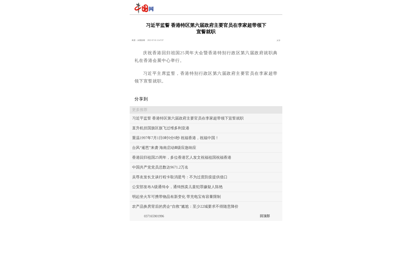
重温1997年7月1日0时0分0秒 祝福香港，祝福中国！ (175, 138)
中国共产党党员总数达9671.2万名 (160, 167)
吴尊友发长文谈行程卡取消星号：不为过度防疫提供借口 (179, 177)
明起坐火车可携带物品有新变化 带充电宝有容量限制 (176, 197)
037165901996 (154, 216)
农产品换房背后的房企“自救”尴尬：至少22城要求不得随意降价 (185, 206)
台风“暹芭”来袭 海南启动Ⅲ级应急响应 (164, 148)
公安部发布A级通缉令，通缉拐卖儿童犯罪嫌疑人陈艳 (177, 187)
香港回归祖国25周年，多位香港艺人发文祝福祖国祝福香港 (181, 157)
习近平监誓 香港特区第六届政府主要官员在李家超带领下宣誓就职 (188, 118)
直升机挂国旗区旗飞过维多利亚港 (160, 128)
